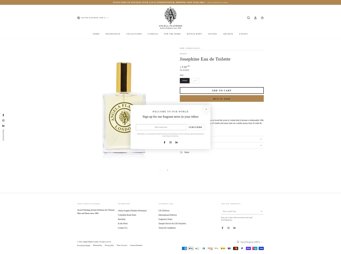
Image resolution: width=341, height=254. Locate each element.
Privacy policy (109, 245)
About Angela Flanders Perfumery (132, 210)
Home (182, 48)
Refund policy (97, 245)
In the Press (123, 223)
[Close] (206, 109)
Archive (183, 53)
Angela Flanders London (90, 242)
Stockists (121, 219)
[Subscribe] (262, 211)
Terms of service (122, 245)
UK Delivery (164, 210)
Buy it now (221, 99)
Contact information (136, 245)
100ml (186, 81)
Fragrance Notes (165, 219)
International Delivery (168, 215)
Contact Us (122, 228)
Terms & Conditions (167, 228)
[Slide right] (167, 170)
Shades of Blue (193, 48)
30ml (196, 81)
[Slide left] (160, 170)
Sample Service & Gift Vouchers (172, 223)
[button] (248, 18)
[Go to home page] (170, 17)
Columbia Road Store (127, 215)
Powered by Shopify (83, 245)
